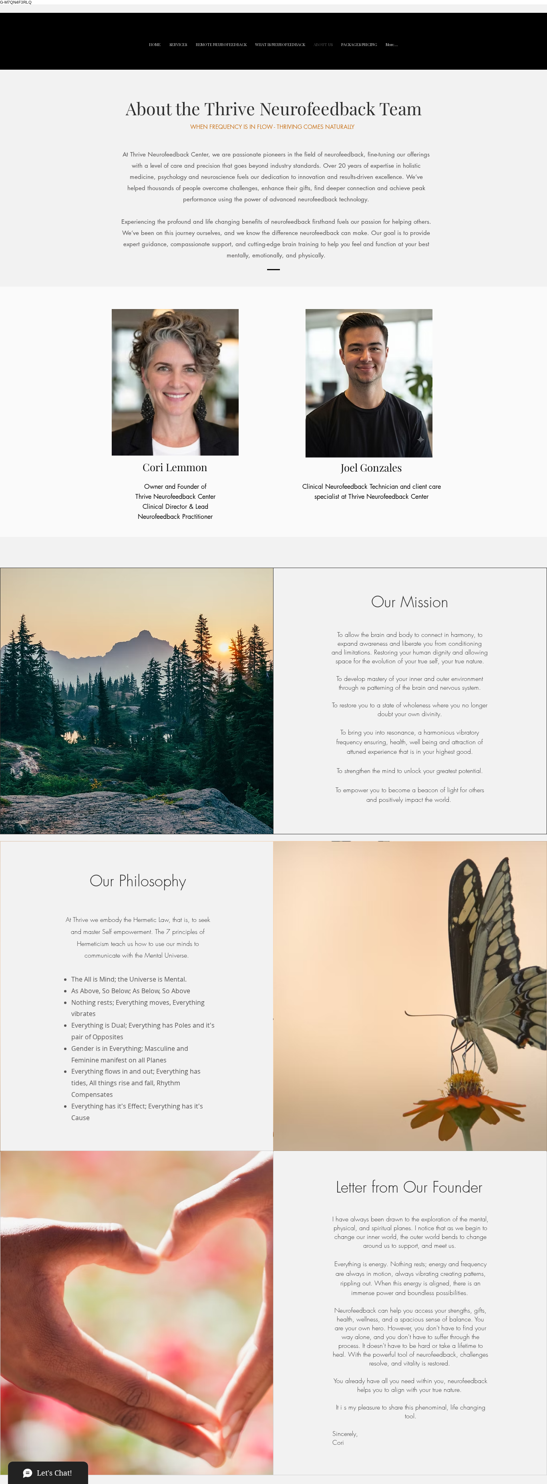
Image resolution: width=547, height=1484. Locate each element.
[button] (178, 44)
